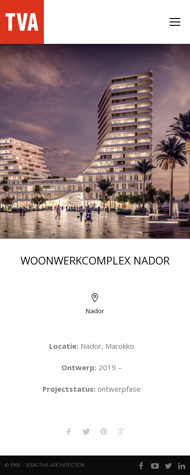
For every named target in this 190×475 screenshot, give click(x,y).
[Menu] (175, 22)
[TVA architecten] (23, 22)
